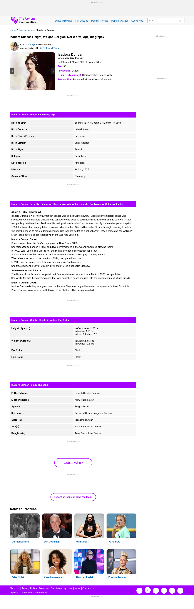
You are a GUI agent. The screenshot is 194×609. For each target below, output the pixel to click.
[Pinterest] (172, 591)
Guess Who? (137, 20)
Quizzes (68, 588)
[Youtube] (180, 591)
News (77, 588)
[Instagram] (156, 591)
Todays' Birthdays (62, 20)
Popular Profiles (99, 20)
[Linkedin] (164, 591)
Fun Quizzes (81, 20)
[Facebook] (139, 591)
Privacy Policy (29, 588)
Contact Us (88, 588)
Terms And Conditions (50, 588)
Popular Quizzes (119, 20)
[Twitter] (148, 590)
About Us (15, 588)
